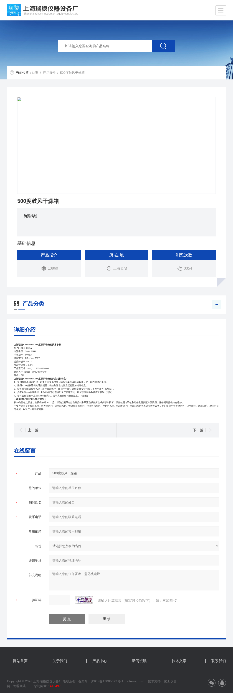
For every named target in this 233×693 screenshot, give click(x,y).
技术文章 (179, 661)
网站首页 (20, 661)
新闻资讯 (139, 661)
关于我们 (60, 661)
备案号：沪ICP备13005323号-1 (100, 681)
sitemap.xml (135, 681)
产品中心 (99, 661)
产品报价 (49, 72)
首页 (35, 72)
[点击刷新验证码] (84, 600)
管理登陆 (19, 686)
